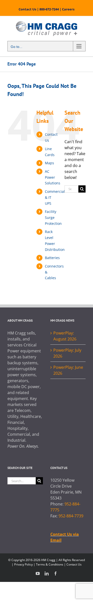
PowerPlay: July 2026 (67, 353)
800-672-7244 (49, 9)
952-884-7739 (71, 516)
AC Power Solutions (52, 177)
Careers (68, 9)
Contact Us (27, 9)
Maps (49, 163)
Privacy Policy (23, 564)
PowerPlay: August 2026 (64, 336)
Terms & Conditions (49, 564)
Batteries (52, 257)
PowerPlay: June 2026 (68, 370)
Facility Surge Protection (53, 217)
